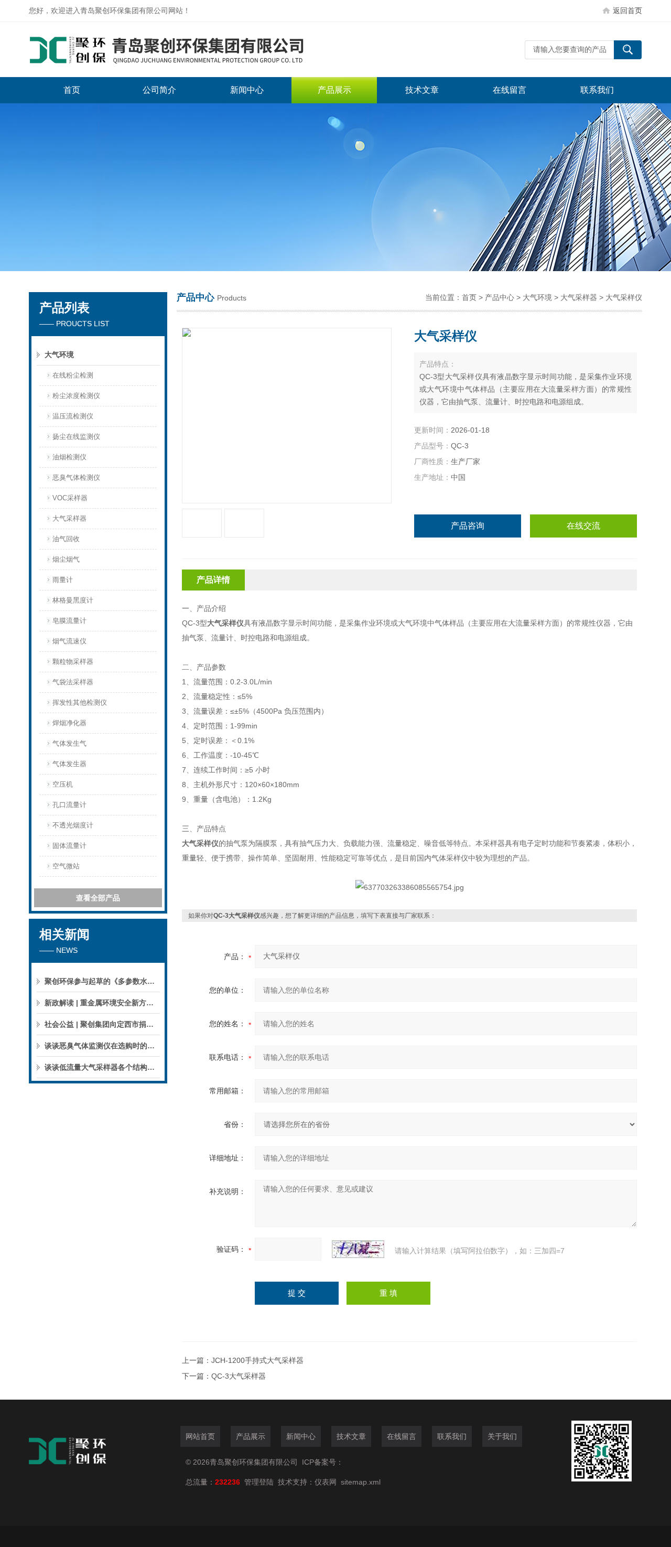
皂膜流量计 (69, 621)
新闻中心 (247, 89)
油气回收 (66, 539)
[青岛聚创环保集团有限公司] (186, 49)
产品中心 (499, 297)
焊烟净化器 (69, 723)
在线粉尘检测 (72, 375)
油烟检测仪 (69, 457)
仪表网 (326, 1482)
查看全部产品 (98, 898)
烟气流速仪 (69, 641)
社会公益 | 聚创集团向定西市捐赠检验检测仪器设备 (102, 1024)
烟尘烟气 (66, 559)
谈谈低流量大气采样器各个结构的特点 (102, 1067)
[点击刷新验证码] (358, 1249)
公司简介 (159, 89)
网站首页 (200, 1436)
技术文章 (422, 89)
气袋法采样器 (72, 682)
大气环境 (59, 354)
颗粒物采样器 (72, 661)
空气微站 (66, 866)
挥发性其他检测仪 (79, 702)
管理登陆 (259, 1482)
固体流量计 (69, 846)
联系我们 (597, 89)
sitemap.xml (361, 1482)
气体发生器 (69, 764)
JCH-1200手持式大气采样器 (257, 1360)
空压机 (62, 784)
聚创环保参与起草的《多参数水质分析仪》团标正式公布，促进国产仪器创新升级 (102, 981)
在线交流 (583, 525)
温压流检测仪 (72, 416)
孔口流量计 (69, 805)
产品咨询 (467, 525)
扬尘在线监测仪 (76, 437)
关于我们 (502, 1436)
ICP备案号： (322, 1462)
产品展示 (334, 89)
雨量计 (62, 580)
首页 (71, 89)
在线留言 (509, 89)
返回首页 (627, 10)
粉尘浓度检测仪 (76, 396)
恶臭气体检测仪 (76, 477)
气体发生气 (69, 743)
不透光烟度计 (72, 825)
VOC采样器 (70, 498)
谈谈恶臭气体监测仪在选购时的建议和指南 (102, 1045)
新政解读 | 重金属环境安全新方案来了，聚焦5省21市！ (102, 1002)
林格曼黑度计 (72, 600)
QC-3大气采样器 (238, 1376)
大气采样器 (69, 518)
